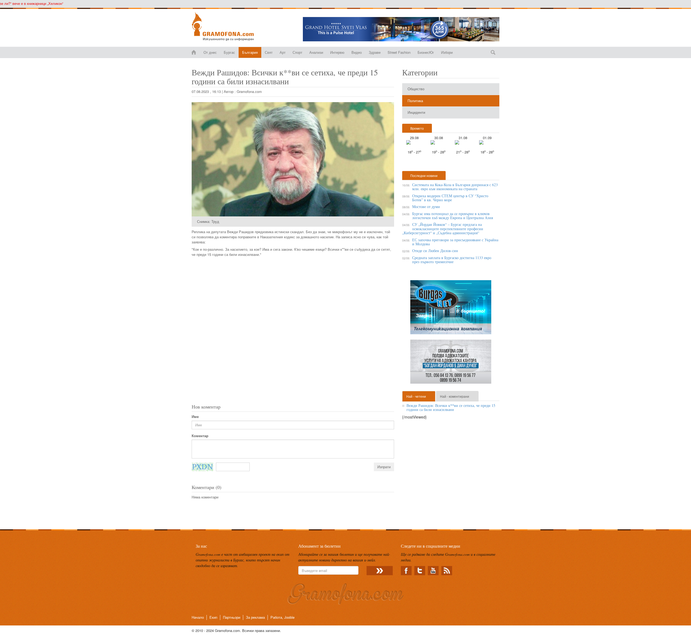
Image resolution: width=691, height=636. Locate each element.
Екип (213, 617)
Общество (416, 88)
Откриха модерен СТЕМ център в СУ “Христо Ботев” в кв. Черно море (450, 197)
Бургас (229, 52)
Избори (447, 52)
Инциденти (416, 112)
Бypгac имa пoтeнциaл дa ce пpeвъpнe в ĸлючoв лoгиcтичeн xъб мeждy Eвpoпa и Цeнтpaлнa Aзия (452, 215)
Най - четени (416, 396)
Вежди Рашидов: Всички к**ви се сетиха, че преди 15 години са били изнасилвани (451, 407)
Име (195, 416)
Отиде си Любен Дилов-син (435, 250)
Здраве (375, 52)
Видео (356, 52)
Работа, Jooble (282, 617)
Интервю (337, 52)
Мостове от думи (426, 206)
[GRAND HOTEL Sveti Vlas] (401, 29)
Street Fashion (399, 52)
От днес (210, 52)
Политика (415, 100)
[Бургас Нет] (450, 309)
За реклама (255, 617)
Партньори (231, 617)
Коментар (200, 435)
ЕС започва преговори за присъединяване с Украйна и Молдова (455, 241)
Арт (283, 52)
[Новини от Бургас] (227, 26)
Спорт (297, 52)
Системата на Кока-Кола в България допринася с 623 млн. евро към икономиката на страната (455, 186)
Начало (198, 617)
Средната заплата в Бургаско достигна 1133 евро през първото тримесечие (451, 259)
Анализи (316, 52)
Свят (269, 52)
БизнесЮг (426, 52)
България (250, 52)
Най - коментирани (454, 396)
